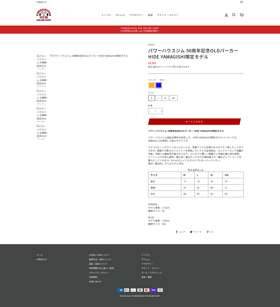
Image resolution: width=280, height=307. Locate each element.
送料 (155, 66)
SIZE (151, 92)
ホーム (39, 254)
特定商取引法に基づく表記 (101, 268)
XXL (173, 98)
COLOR (156, 80)
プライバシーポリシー (99, 272)
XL (165, 98)
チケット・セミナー (168, 15)
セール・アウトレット (152, 272)
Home (151, 44)
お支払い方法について (99, 254)
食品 (150, 15)
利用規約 (93, 276)
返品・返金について (98, 263)
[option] (140, 29)
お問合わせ (41, 2)
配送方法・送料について (100, 259)
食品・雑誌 (147, 276)
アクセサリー (136, 15)
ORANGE (152, 85)
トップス (106, 15)
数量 (150, 105)
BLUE (159, 85)
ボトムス (120, 15)
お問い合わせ (95, 281)
